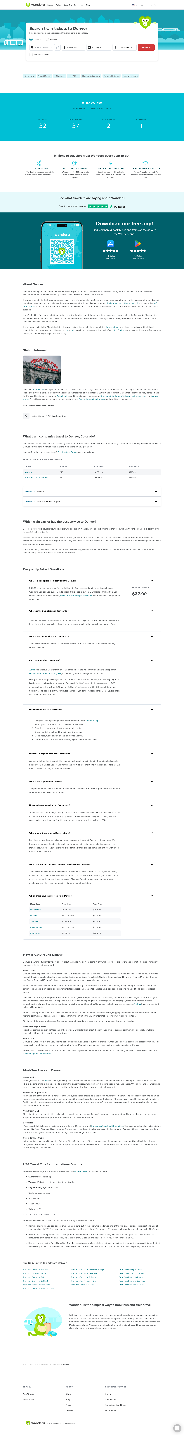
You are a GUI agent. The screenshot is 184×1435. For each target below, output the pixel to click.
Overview (29, 76)
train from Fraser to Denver (82, 1285)
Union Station (118, 330)
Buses (50, 5)
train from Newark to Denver (131, 1277)
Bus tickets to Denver (68, 452)
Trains (58, 5)
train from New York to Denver (132, 1285)
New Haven (35, 909)
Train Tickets (28, 1364)
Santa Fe (34, 921)
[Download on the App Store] (111, 243)
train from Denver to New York (84, 1273)
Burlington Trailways (121, 396)
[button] (134, 5)
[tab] (37, 41)
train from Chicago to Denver (131, 1273)
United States (80, 1171)
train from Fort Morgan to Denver (85, 1281)
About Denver (44, 76)
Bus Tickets (28, 1394)
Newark (33, 915)
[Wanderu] (35, 4)
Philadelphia (36, 927)
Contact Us (110, 1394)
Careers (69, 1410)
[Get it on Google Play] (138, 243)
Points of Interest (111, 76)
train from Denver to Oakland (35, 1281)
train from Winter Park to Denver (36, 1285)
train (73, 330)
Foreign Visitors (130, 76)
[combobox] (41, 47)
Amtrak (28, 472)
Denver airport (112, 327)
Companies (110, 1399)
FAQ (74, 76)
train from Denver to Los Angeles (133, 1281)
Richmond (35, 933)
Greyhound (105, 396)
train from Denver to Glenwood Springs (87, 1269)
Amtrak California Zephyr (37, 477)
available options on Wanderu (37, 1053)
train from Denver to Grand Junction (38, 1288)
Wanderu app (92, 720)
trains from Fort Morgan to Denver (76, 595)
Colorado (56, 1364)
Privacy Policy (111, 1410)
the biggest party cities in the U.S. (122, 303)
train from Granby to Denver (131, 1269)
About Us (70, 1394)
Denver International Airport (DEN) (45, 673)
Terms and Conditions (115, 1405)
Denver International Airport (92, 399)
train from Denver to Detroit (34, 1277)
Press (68, 1405)
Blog (88, 5)
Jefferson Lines (139, 396)
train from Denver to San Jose (35, 1269)
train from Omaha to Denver (35, 1273)
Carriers (59, 76)
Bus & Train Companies (73, 5)
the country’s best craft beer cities (107, 1126)
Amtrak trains (63, 396)
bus (66, 330)
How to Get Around (91, 76)
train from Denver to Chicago (83, 1277)
